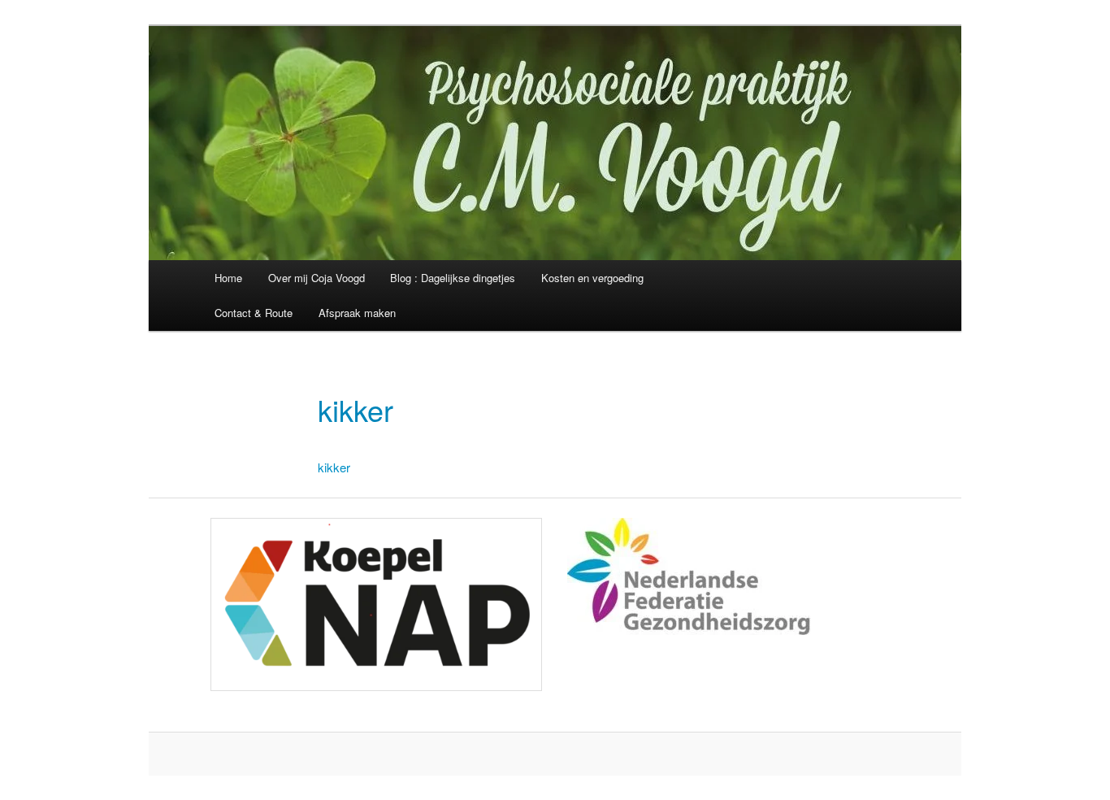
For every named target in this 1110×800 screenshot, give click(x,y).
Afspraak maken (357, 312)
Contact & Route (254, 312)
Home (228, 277)
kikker (334, 467)
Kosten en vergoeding (592, 277)
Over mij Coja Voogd (316, 277)
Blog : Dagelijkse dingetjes (452, 277)
